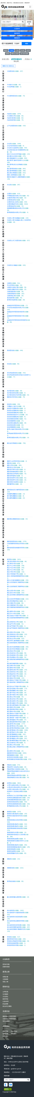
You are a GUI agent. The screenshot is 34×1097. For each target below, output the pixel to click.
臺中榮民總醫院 (15, 496)
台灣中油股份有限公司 (18, 785)
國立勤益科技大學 (16, 674)
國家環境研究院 (16, 939)
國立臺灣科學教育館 (17, 728)
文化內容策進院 (15, 145)
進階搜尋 (29, 23)
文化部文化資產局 (17, 148)
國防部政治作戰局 (16, 473)
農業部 (14, 811)
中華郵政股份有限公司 (18, 195)
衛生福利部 (15, 910)
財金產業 (5, 1004)
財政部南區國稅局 (16, 412)
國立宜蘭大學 (15, 603)
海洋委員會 (14, 391)
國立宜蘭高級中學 (16, 605)
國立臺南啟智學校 (16, 715)
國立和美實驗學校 (16, 601)
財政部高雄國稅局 (16, 416)
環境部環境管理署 (16, 945)
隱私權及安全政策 (18, 2)
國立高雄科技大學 (16, 653)
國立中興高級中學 (16, 574)
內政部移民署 (15, 120)
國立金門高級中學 (16, 626)
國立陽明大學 (15, 667)
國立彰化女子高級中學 (17, 686)
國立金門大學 (15, 624)
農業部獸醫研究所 (16, 853)
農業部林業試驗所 (17, 824)
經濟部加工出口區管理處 (18, 795)
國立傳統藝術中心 (17, 158)
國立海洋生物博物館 (17, 647)
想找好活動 (6, 964)
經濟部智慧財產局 (17, 802)
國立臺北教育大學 (17, 701)
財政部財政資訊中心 (17, 414)
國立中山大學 (15, 565)
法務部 (13, 283)
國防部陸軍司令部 (16, 480)
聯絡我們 (27, 2)
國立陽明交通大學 (17, 670)
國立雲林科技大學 (16, 672)
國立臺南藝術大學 (16, 719)
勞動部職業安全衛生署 (18, 777)
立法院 (17, 50)
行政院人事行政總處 (17, 218)
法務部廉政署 (15, 291)
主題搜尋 (17, 28)
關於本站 (9, 2)
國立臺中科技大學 (16, 692)
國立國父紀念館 (16, 156)
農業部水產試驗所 (17, 813)
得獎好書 (5, 977)
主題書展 (5, 979)
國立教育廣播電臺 (16, 663)
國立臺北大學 (15, 697)
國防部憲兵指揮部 (16, 482)
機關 (26, 43)
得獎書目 (13, 1033)
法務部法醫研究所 (16, 289)
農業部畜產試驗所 (17, 826)
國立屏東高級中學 (16, 636)
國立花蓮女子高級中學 (17, 615)
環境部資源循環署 (16, 943)
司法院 (22, 50)
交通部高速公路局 (17, 202)
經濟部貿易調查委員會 (18, 804)
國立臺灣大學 (16, 724)
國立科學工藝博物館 (17, 640)
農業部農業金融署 (16, 838)
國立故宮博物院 (16, 443)
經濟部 (14, 783)
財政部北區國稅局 (16, 410)
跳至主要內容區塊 (5, 1)
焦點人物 (5, 981)
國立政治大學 (15, 638)
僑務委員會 (15, 868)
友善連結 (5, 1036)
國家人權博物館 (16, 175)
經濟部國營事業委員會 (18, 799)
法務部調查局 (15, 293)
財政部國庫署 (15, 421)
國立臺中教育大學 (17, 694)
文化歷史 (5, 996)
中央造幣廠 (14, 86)
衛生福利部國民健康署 (18, 927)
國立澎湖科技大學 (16, 742)
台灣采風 (5, 991)
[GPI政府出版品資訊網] (12, 6)
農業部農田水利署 (16, 832)
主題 (7, 43)
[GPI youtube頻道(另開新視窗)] (11, 1084)
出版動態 (6, 959)
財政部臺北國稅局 (16, 423)
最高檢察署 (14, 298)
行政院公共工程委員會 (18, 240)
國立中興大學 (15, 572)
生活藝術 (5, 994)
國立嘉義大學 (15, 678)
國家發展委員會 (16, 541)
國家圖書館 (15, 755)
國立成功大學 (15, 592)
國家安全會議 (15, 53)
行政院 (11, 50)
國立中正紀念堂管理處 (18, 154)
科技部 (13, 364)
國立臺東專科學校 (16, 709)
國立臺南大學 (15, 711)
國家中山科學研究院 (17, 461)
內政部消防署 (15, 118)
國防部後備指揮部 (16, 471)
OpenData (14, 1031)
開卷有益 (6, 987)
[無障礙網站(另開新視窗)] (8, 1089)
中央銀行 (14, 84)
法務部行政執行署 (16, 287)
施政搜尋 (17, 33)
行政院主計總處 (16, 265)
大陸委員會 (15, 71)
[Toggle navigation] (30, 7)
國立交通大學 (15, 590)
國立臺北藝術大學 (17, 703)
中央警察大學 (15, 116)
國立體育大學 (15, 751)
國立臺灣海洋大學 (16, 732)
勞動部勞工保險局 (16, 767)
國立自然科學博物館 (17, 599)
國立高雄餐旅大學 (16, 657)
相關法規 (5, 1033)
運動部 (13, 859)
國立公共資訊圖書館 (17, 580)
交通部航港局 (15, 200)
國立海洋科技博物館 (17, 649)
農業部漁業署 (15, 851)
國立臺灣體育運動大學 (17, 740)
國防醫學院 (14, 484)
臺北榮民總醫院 (16, 498)
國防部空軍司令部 (16, 469)
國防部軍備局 (15, 475)
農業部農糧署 (15, 849)
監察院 (7, 53)
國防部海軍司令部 (16, 478)
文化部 (14, 143)
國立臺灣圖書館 (16, 734)
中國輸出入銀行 (16, 406)
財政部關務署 (15, 427)
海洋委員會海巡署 (16, 393)
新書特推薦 (6, 966)
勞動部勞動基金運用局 (17, 775)
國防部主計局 (15, 467)
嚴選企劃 (6, 972)
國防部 (13, 463)
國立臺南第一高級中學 (17, 717)
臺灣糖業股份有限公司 (17, 806)
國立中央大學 (15, 567)
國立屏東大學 (15, 632)
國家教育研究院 (16, 753)
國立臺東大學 (15, 707)
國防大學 (14, 465)
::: (4, 1043)
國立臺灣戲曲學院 (17, 736)
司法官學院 (14, 285)
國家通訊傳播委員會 (17, 519)
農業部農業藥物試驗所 (18, 847)
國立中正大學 (15, 570)
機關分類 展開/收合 (8, 66)
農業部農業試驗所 (17, 845)
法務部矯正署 (15, 295)
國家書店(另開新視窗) (9, 1016)
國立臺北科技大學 (16, 699)
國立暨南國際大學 (16, 690)
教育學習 (5, 999)
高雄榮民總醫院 (16, 494)
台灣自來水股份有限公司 (18, 787)
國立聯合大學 (15, 744)
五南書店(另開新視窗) (9, 1019)
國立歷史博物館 (16, 173)
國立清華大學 (15, 665)
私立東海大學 (15, 563)
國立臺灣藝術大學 (17, 738)
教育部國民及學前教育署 (19, 759)
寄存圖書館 (6, 1021)
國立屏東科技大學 (17, 634)
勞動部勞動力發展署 (17, 769)
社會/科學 (6, 1001)
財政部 (13, 404)
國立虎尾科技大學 (16, 622)
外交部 (13, 184)
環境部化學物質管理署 (18, 941)
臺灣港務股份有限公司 (17, 212)
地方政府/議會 (24, 53)
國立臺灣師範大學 (17, 730)
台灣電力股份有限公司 (18, 789)
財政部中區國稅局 (16, 408)
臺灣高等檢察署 (16, 300)
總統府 (6, 50)
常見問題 (5, 1031)
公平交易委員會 (16, 125)
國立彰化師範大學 (17, 688)
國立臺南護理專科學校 (17, 722)
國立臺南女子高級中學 (17, 713)
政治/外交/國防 (7, 1006)
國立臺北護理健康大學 (18, 705)
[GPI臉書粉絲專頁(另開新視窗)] (6, 1084)
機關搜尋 (17, 38)
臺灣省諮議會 (15, 881)
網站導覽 (3, 2)
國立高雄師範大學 (17, 655)
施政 (17, 43)
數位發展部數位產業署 (18, 897)
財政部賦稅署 (15, 425)
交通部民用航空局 (16, 198)
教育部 (14, 559)
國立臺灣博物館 (16, 170)
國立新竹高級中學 (16, 676)
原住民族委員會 (16, 373)
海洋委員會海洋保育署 (18, 395)
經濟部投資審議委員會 (18, 797)
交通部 (13, 193)
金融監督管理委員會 (17, 305)
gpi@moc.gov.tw (16, 1068)
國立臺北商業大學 (17, 561)
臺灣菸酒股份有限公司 (18, 437)
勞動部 (13, 765)
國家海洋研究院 (16, 397)
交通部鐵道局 (15, 206)
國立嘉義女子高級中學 (17, 680)
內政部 (14, 114)
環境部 (13, 937)
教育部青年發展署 (17, 757)
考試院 (28, 50)
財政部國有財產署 (16, 419)
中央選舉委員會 (16, 96)
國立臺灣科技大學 (16, 726)
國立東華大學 (15, 611)
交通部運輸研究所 (17, 204)
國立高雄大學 (15, 651)
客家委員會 (15, 350)
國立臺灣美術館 (16, 168)
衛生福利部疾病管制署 (18, 925)
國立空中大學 (15, 613)
